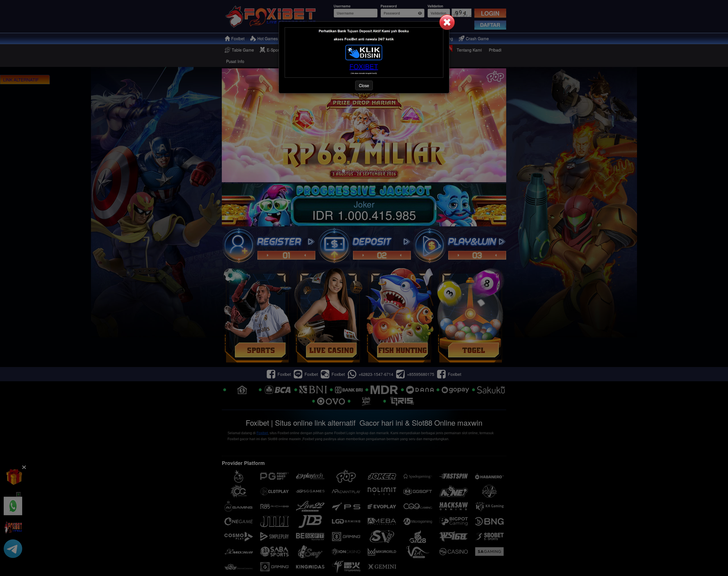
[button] (447, 22)
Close (364, 85)
